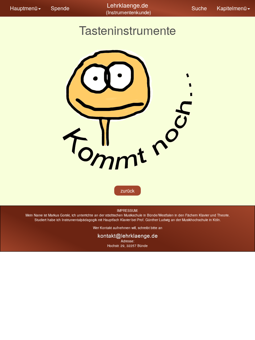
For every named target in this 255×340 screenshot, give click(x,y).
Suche (199, 8)
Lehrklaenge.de (127, 5)
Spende (60, 8)
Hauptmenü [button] (24, 8)
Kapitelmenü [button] (232, 8)
